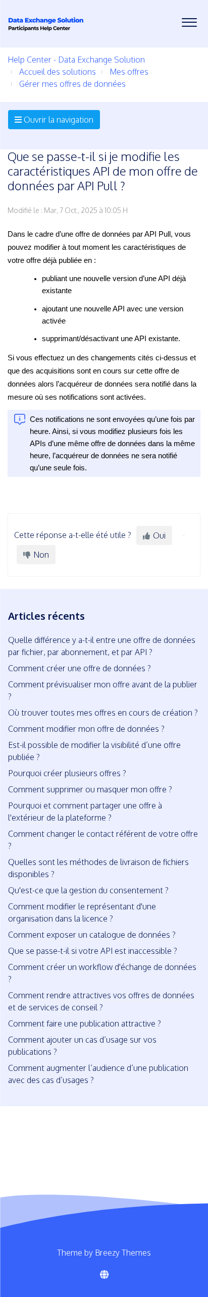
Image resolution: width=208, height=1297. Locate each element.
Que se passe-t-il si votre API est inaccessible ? (92, 951)
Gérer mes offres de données (72, 84)
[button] (189, 19)
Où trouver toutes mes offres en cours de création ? (103, 713)
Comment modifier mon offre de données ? (86, 729)
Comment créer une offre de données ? (79, 668)
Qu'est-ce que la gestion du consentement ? (88, 890)
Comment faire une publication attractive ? (84, 1023)
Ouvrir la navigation (57, 120)
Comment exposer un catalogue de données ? (92, 935)
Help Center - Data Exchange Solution (76, 60)
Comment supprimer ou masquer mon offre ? (90, 789)
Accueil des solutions (57, 72)
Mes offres (129, 72)
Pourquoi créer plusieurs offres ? (67, 773)
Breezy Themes (123, 1253)
